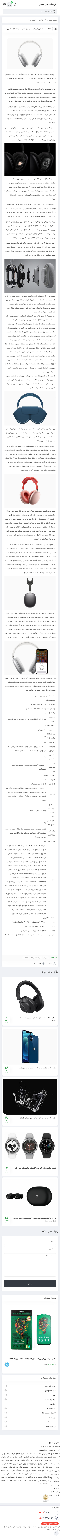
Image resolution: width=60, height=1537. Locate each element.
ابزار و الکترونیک (50, 1386)
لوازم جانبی (56, 1453)
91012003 (46, 1513)
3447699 (46, 1518)
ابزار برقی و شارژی (54, 1471)
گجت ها (32, 20)
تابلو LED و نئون (50, 1390)
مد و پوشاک (51, 1422)
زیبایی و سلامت (50, 1399)
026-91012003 (55, 1474)
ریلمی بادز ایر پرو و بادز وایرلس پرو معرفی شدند (38, 1118)
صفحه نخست (52, 20)
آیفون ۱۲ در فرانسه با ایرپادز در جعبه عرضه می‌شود (37, 1068)
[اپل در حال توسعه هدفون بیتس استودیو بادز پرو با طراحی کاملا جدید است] (30, 1197)
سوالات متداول (55, 1478)
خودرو (53, 1395)
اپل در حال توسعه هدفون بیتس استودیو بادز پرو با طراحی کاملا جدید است (34, 1220)
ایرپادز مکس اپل (36, 958)
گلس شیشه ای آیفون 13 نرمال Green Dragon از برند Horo (32, 1358)
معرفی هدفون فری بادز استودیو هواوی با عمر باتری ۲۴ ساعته (35, 1019)
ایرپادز (45, 958)
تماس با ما (56, 1488)
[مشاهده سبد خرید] (9, 5)
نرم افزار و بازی (51, 1426)
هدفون (26, 958)
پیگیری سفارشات (55, 1495)
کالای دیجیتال (51, 1408)
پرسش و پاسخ (55, 1492)
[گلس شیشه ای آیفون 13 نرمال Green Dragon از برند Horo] (30, 1329)
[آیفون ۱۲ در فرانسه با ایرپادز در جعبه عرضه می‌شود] (30, 1047)
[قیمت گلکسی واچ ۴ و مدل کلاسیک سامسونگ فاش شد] (30, 1147)
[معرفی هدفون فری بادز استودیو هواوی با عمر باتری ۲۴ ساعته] (30, 996)
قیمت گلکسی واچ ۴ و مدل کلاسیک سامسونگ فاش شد (35, 1168)
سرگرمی (53, 1404)
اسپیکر (58, 1460)
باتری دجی (57, 1450)
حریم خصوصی (55, 1485)
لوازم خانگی (52, 1417)
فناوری (41, 20)
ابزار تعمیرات (56, 1464)
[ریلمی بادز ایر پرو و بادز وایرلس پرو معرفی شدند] (30, 1097)
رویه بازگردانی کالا (55, 1481)
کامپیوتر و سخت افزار (49, 1413)
